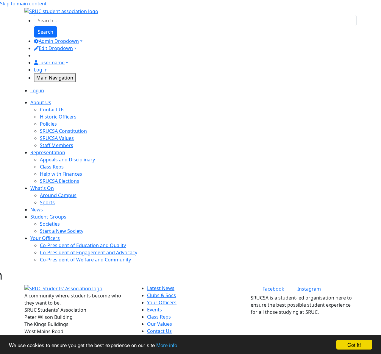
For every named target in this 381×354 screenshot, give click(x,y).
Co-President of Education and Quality (83, 245)
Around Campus (58, 195)
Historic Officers (58, 116)
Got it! (354, 344)
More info (166, 345)
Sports (47, 202)
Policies (48, 124)
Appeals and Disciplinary (67, 159)
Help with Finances (61, 174)
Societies (50, 224)
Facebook (274, 289)
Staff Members (56, 145)
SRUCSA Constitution (63, 131)
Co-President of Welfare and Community (85, 259)
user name (52, 62)
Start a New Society (61, 231)
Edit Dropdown (56, 48)
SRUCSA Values (57, 138)
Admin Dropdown (59, 41)
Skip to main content (23, 3)
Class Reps (52, 166)
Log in (41, 69)
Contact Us (52, 109)
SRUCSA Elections (59, 181)
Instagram (309, 289)
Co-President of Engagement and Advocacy (88, 252)
